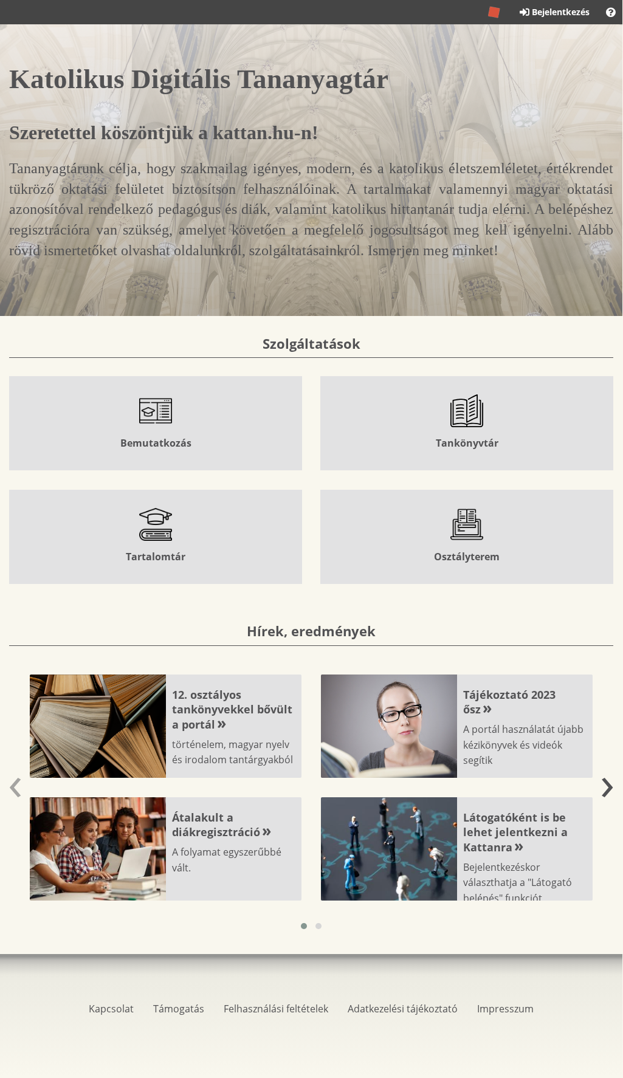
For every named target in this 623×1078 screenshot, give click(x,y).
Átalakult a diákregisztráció (216, 825)
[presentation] (15, 781)
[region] (311, 480)
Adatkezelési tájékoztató (403, 1008)
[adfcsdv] (494, 12)
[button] (304, 926)
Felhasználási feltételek (276, 1008)
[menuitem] (610, 12)
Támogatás (178, 1008)
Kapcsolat (111, 1008)
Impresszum (505, 1008)
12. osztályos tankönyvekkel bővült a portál (232, 709)
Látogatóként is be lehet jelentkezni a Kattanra (515, 832)
